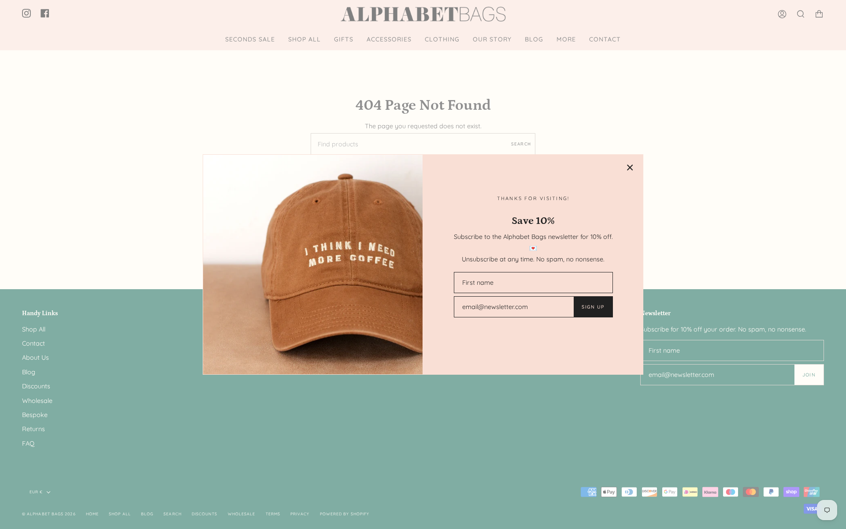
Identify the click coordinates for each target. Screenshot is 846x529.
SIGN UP (593, 307)
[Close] (630, 167)
